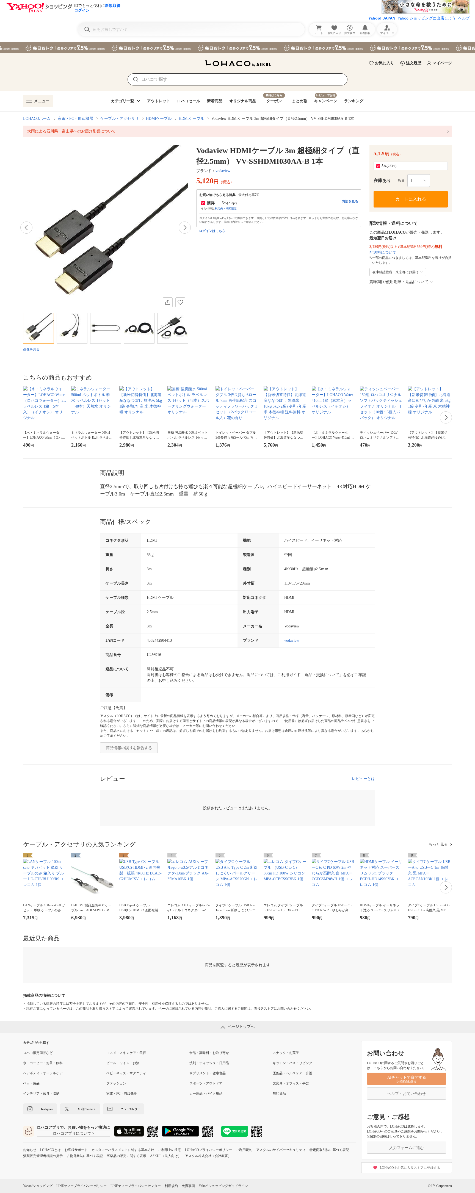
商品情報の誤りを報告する (129, 748)
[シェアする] (168, 302)
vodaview (223, 171)
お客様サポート (76, 1150)
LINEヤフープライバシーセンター (136, 1186)
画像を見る (31, 349)
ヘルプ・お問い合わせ (406, 1094)
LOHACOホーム (37, 119)
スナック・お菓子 (286, 1052)
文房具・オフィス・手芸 (291, 1083)
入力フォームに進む (406, 1148)
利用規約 (171, 1186)
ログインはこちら (212, 231)
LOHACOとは (50, 1150)
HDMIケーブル (159, 119)
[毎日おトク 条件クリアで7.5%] (237, 47)
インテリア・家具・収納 (41, 1093)
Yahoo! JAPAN (381, 18)
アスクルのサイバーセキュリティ (281, 1150)
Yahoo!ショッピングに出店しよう (426, 18)
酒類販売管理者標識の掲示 (43, 1156)
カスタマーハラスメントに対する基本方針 (123, 1150)
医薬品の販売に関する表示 (126, 1156)
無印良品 (279, 1093)
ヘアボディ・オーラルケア (43, 1073)
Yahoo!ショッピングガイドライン (223, 1186)
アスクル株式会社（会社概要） (208, 1156)
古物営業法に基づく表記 (85, 1156)
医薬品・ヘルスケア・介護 (292, 1073)
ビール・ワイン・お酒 (122, 1063)
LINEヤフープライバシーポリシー (81, 1186)
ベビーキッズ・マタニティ (126, 1073)
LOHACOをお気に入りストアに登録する (410, 1168)
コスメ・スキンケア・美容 (126, 1052)
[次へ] (185, 228)
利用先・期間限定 (226, 208)
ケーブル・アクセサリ (119, 119)
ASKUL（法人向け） (165, 1156)
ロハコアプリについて (72, 1133)
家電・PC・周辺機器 (75, 119)
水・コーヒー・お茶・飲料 (43, 1063)
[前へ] (26, 228)
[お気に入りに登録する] (180, 302)
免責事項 (188, 1186)
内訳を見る (350, 201)
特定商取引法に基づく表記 (329, 1150)
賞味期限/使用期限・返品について (398, 282)
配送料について (382, 252)
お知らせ (29, 1150)
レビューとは (363, 779)
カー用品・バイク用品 (205, 1093)
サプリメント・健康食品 (207, 1073)
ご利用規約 (244, 1150)
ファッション (116, 1083)
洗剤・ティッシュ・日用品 (209, 1063)
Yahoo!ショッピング (38, 1186)
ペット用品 (31, 1083)
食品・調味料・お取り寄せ (209, 1052)
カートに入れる (410, 199)
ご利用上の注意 (169, 1150)
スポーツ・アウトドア (205, 1083)
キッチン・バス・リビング (292, 1063)
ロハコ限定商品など (38, 1052)
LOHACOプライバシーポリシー (208, 1150)
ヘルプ (464, 18)
